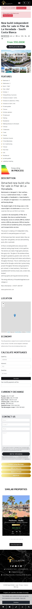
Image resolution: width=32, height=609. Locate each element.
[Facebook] (10, 566)
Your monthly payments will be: (10, 382)
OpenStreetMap (18, 332)
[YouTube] (16, 566)
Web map (16, 587)
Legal (16, 585)
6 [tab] (17, 539)
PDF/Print (16, 475)
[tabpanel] (16, 516)
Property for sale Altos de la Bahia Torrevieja (16, 592)
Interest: (3, 363)
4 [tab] (14, 539)
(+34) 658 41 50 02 (11, 569)
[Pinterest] (21, 566)
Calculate (16, 378)
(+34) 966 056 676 (23, 569)
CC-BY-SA (28, 332)
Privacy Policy (13, 449)
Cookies (26, 585)
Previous (3, 58)
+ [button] (3, 304)
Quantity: (4, 356)
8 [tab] (20, 539)
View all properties (16, 544)
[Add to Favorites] (16, 517)
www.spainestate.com (7, 289)
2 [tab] (11, 539)
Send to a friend (16, 472)
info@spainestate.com (17, 572)
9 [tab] (22, 539)
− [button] (3, 306)
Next (29, 58)
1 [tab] (9, 539)
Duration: (4, 370)
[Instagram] (18, 566)
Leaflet (8, 332)
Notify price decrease (16, 47)
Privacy (21, 585)
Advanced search (21, 8)
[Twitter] (13, 566)
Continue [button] (16, 602)
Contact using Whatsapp (16, 464)
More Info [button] (22, 598)
